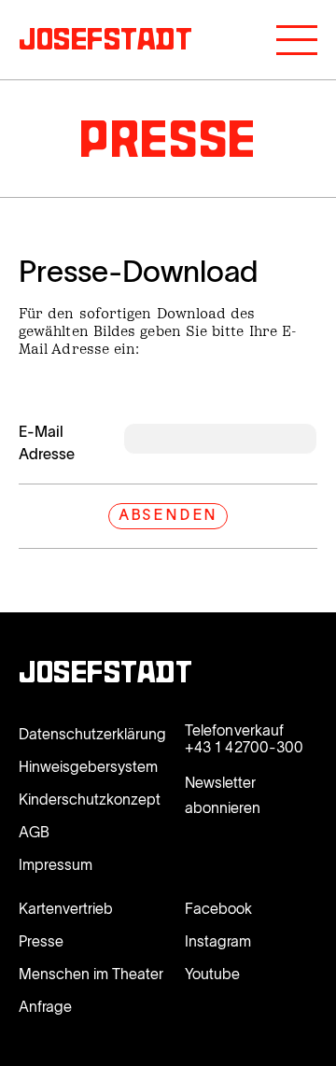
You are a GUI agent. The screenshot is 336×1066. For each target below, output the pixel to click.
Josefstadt (106, 675)
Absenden (168, 516)
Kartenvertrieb (66, 908)
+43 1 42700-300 (244, 746)
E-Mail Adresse (47, 442)
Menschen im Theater (91, 973)
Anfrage (45, 1006)
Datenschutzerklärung (92, 733)
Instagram (218, 941)
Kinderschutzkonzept (90, 799)
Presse (41, 941)
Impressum (55, 864)
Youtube (212, 973)
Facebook (218, 908)
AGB (34, 831)
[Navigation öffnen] (296, 40)
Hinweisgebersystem (88, 766)
